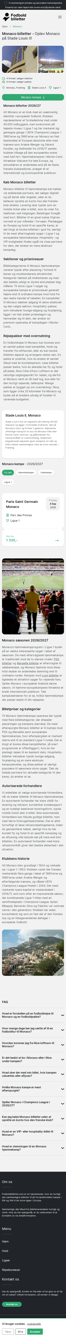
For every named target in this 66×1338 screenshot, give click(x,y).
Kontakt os (11, 1304)
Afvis (20, 1331)
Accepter (35, 1331)
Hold (5, 1251)
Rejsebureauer (11, 1269)
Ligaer (6, 1260)
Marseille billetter (28, 663)
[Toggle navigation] (60, 17)
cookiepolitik (34, 1323)
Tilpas (8, 1331)
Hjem (5, 1241)
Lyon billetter (50, 675)
